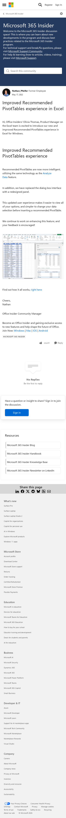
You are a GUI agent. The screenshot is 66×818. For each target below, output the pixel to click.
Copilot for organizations (13, 521)
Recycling (47, 810)
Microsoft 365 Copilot (12, 688)
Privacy (34, 806)
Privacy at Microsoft (11, 774)
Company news (10, 768)
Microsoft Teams (10, 683)
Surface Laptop (9, 511)
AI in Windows (9, 531)
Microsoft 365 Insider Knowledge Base (27, 462)
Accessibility (8, 789)
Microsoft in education (12, 607)
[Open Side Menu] (4, 4)
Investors (7, 779)
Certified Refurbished (12, 582)
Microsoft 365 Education (13, 622)
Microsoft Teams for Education (15, 617)
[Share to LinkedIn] (17, 491)
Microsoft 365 (9, 673)
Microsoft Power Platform (14, 678)
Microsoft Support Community (25, 51)
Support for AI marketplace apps (16, 723)
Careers (7, 758)
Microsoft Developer (12, 713)
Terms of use (8, 810)
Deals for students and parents (16, 637)
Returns (7, 571)
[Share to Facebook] (22, 491)
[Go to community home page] (11, 4)
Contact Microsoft (21, 806)
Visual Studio (9, 744)
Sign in (17, 412)
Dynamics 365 (9, 667)
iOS (35, 330)
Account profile (10, 556)
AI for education (10, 642)
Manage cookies (47, 806)
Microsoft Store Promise (13, 587)
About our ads (9, 813)
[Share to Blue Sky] (38, 491)
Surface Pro (8, 506)
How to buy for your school (14, 627)
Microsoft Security (11, 662)
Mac (28, 330)
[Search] (40, 5)
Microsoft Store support (13, 566)
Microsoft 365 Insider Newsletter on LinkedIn (30, 470)
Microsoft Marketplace (12, 733)
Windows (19, 330)
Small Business (9, 693)
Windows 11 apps (10, 541)
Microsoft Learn (10, 718)
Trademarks (21, 810)
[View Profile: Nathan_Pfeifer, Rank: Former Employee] (6, 92)
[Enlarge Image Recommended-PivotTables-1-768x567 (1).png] (33, 256)
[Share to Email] (49, 491)
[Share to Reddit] (33, 491)
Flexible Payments (11, 592)
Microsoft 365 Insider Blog (21, 445)
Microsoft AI (8, 657)
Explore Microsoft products (14, 536)
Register (49, 4)
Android (43, 330)
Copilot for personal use (13, 526)
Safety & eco (35, 810)
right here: (36, 289)
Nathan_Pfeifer (20, 90)
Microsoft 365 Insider (14, 13)
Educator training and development (17, 632)
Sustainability (9, 794)
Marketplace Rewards (12, 738)
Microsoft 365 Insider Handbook (24, 453)
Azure (6, 708)
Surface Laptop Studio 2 (13, 516)
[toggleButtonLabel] (61, 13)
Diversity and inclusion (12, 784)
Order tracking (9, 577)
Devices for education (12, 612)
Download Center (10, 561)
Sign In (58, 4)
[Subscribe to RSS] (43, 491)
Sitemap (7, 806)
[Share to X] (27, 491)
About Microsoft (10, 763)
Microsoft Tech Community (14, 728)
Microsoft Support (26, 57)
